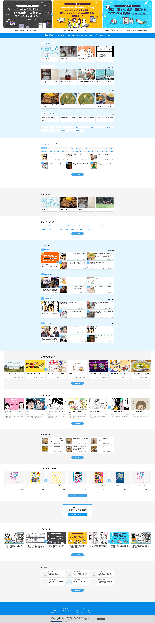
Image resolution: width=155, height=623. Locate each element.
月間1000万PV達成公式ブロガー (79, 604)
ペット (62, 127)
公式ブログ (73, 35)
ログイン (109, 35)
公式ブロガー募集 (79, 612)
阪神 (81, 229)
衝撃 (68, 225)
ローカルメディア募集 (79, 614)
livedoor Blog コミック (88, 35)
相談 (67, 229)
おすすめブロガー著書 (67, 610)
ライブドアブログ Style (49, 29)
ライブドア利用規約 (57, 621)
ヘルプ (89, 612)
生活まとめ (63, 130)
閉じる (101, 619)
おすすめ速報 (54, 612)
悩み (61, 229)
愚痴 (56, 225)
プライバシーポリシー (92, 608)
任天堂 (93, 229)
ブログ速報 (68, 35)
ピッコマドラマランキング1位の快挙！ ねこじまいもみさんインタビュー (61, 30)
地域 (92, 127)
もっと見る (111, 43)
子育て (48, 127)
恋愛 (50, 229)
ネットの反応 (100, 225)
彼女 (56, 229)
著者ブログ (21, 489)
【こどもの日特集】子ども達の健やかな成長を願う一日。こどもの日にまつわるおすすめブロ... (116, 30)
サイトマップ (90, 610)
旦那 (86, 225)
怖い (44, 229)
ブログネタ (77, 610)
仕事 (50, 225)
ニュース (74, 229)
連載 (77, 127)
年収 (74, 225)
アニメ (91, 225)
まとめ (48, 130)
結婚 (80, 225)
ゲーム (87, 229)
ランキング (58, 35)
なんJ (77, 130)
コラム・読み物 (106, 127)
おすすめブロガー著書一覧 (77, 495)
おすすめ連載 (66, 608)
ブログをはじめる (100, 35)
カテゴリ (63, 35)
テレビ (61, 225)
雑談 (44, 225)
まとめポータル (80, 35)
